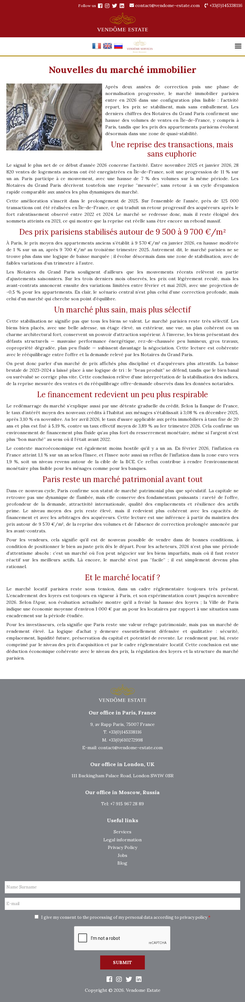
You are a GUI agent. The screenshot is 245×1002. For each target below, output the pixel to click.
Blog (122, 863)
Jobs (122, 855)
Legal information (122, 840)
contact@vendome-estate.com (167, 5)
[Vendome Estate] (100, 5)
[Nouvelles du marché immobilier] (96, 49)
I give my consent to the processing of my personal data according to (125, 917)
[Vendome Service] (139, 51)
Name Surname (21, 887)
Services (122, 832)
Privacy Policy (122, 847)
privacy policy (193, 917)
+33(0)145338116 (225, 5)
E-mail (12, 903)
